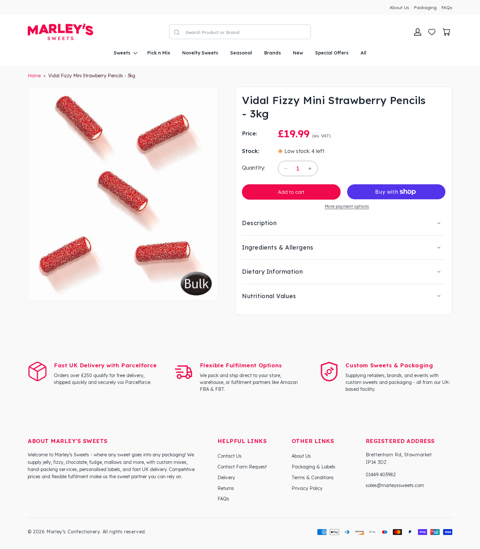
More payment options (347, 206)
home (34, 76)
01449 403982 (381, 475)
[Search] (176, 32)
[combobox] (246, 32)
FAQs (446, 7)
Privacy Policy (307, 488)
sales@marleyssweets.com (395, 485)
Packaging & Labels (313, 467)
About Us (399, 7)
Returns (225, 488)
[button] (124, 53)
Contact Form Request (242, 467)
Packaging (425, 7)
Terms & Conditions (313, 477)
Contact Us (229, 456)
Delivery (226, 477)
